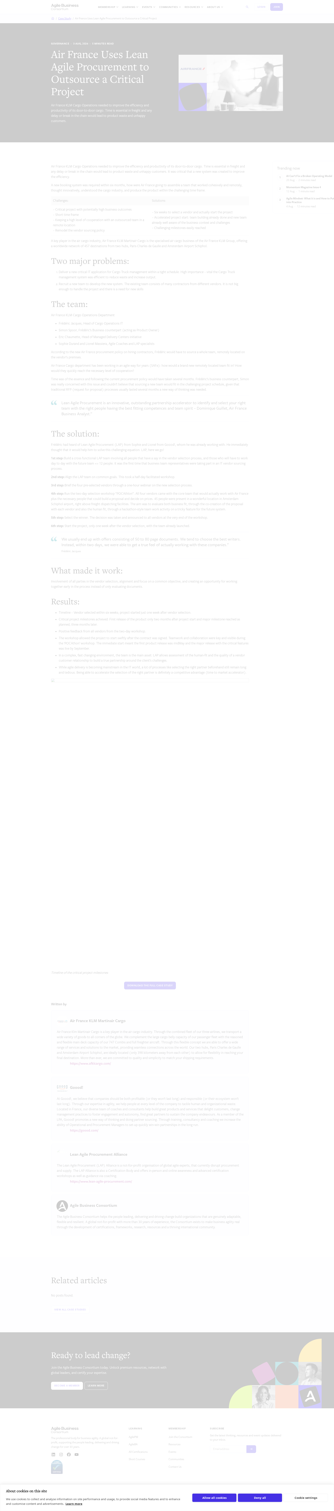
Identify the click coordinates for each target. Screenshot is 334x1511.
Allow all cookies (214, 1498)
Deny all (260, 1498)
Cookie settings (306, 1498)
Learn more (74, 1504)
